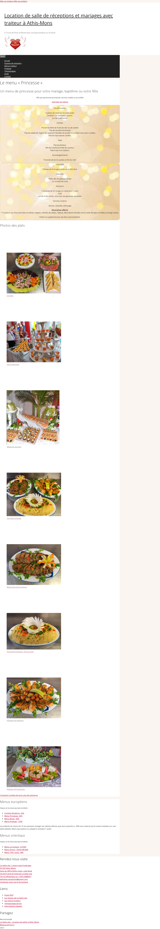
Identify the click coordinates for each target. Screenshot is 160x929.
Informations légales (13, 906)
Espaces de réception (13, 63)
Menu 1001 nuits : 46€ (14, 852)
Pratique (7, 68)
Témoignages (10, 71)
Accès (6, 74)
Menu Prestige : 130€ (13, 821)
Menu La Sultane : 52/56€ (15, 847)
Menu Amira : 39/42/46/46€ (16, 849)
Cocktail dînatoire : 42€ (14, 813)
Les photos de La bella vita (15, 898)
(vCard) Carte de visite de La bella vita (16, 873)
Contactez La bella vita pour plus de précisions (19, 795)
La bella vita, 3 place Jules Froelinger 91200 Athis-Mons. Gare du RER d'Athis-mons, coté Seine (16, 868)
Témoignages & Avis (13, 903)
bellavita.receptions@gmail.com (14, 879)
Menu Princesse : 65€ (13, 816)
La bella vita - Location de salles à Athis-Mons (19, 922)
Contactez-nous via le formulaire (14, 882)
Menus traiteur (10, 66)
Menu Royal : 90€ (11, 818)
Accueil (7, 61)
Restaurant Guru (7, 925)
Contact (7, 76)
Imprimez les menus (60, 102)
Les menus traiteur (12, 900)
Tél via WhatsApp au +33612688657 (15, 876)
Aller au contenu (6, 1)
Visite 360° (8, 895)
